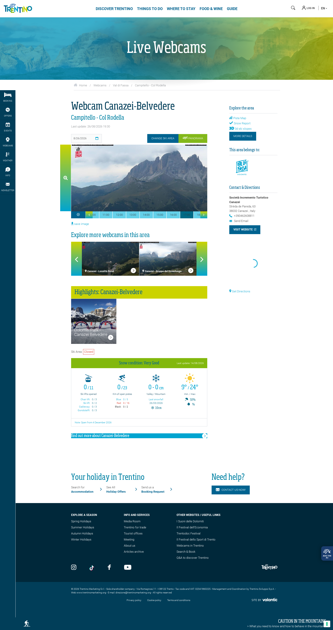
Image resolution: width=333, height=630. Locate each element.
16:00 (173, 214)
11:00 (106, 214)
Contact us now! (233, 489)
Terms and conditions (178, 600)
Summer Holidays (82, 527)
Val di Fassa (121, 85)
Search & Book (186, 551)
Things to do (150, 9)
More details (242, 136)
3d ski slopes (243, 128)
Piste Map (239, 118)
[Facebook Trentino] (109, 568)
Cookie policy (154, 600)
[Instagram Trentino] (73, 568)
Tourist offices (133, 533)
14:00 (146, 214)
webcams (8, 145)
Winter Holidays (81, 539)
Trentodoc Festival (188, 533)
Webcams (99, 85)
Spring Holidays (81, 521)
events (8, 131)
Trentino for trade (135, 527)
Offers (8, 116)
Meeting (129, 539)
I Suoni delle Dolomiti (190, 521)
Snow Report (241, 123)
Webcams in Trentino (190, 545)
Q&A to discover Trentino (193, 557)
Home (83, 85)
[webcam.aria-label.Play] (78, 214)
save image (81, 224)
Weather (7, 160)
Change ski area (162, 138)
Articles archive (134, 551)
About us (129, 545)
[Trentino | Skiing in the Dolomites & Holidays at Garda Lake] (17, 8)
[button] (89, 214)
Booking (7, 101)
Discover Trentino (114, 9)
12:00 (119, 214)
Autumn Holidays (82, 533)
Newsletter (7, 190)
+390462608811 (244, 215)
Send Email (241, 221)
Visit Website (243, 229)
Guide (232, 9)
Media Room (132, 521)
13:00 (132, 214)
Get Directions (240, 291)
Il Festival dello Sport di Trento (196, 539)
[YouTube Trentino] (127, 568)
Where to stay (181, 9)
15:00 (159, 214)
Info (7, 175)
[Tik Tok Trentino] (92, 568)
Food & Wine (211, 9)
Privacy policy (134, 600)
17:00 (186, 214)
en (323, 8)
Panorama (195, 138)
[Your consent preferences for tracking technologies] (327, 624)
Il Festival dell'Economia (192, 527)
